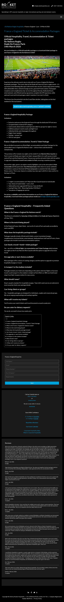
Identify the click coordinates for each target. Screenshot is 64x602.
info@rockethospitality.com (42, 6)
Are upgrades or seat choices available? (17, 334)
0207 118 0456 (58, 6)
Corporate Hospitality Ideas (32, 430)
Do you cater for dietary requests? (16, 345)
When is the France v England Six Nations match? (20, 325)
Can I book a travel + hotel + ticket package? (18, 332)
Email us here (32, 400)
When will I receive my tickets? (15, 343)
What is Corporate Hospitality (32, 432)
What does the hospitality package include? (18, 330)
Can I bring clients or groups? (15, 341)
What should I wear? (12, 338)
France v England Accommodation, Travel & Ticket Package (23, 323)
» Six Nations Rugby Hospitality (14, 26)
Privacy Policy (38, 598)
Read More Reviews (32, 422)
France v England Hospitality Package (16, 321)
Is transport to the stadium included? (16, 336)
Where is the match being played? (15, 328)
